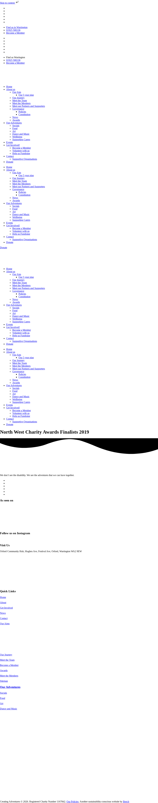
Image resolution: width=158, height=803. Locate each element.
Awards (16, 120)
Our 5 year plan (26, 95)
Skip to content (7, 3)
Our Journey (18, 97)
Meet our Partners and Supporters (28, 106)
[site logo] (16, 470)
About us (10, 89)
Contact (10, 156)
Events (9, 142)
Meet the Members (21, 103)
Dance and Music (20, 134)
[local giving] (14, 742)
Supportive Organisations (24, 159)
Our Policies (73, 801)
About (3, 602)
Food (14, 128)
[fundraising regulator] (14, 727)
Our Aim (16, 92)
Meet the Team (19, 100)
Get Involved (6, 607)
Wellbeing (17, 136)
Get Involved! (13, 145)
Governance (18, 109)
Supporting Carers (21, 139)
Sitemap (4, 681)
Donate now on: (8, 629)
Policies (22, 111)
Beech (126, 801)
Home (9, 86)
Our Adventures (14, 122)
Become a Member (21, 148)
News (15, 117)
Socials (15, 125)
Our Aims (5, 623)
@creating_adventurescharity (14, 539)
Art (14, 131)
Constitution (24, 114)
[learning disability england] (46, 798)
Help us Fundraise (21, 153)
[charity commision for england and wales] (18, 719)
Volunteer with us (20, 150)
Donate (9, 161)
